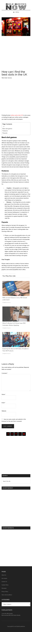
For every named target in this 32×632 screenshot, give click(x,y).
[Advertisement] (16, 54)
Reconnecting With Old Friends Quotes (11, 615)
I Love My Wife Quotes (7, 613)
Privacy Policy (5, 591)
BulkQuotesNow (21, 626)
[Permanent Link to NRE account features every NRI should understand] (16, 282)
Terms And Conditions (7, 594)
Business (10, 77)
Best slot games (7, 128)
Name (4, 394)
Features (5, 130)
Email (3, 402)
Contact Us (4, 581)
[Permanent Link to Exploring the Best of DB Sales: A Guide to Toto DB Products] (16, 333)
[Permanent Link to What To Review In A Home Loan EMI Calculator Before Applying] (16, 307)
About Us (4, 575)
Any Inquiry (4, 578)
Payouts (5, 133)
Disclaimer (4, 588)
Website (4, 411)
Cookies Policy (5, 585)
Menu (17, 12)
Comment (5, 373)
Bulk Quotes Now (16, 6)
